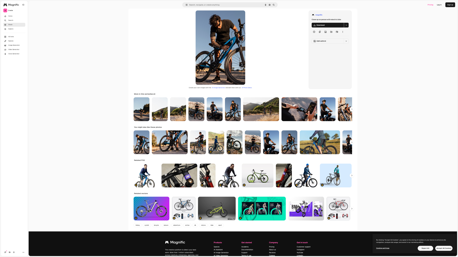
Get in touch (302, 242)
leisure (166, 225)
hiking (138, 225)
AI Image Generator (218, 88)
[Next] (352, 109)
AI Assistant (218, 250)
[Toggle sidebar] (23, 5)
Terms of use (246, 255)
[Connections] (5, 252)
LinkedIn (300, 255)
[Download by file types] (346, 25)
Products (218, 242)
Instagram (300, 250)
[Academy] (9, 252)
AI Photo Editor (247, 88)
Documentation (247, 250)
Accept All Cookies (444, 248)
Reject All (425, 248)
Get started (246, 242)
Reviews (272, 253)
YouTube (300, 253)
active (187, 225)
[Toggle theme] (14, 252)
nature (203, 225)
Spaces (216, 247)
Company (273, 242)
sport (220, 225)
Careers (272, 255)
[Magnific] (175, 243)
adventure (176, 225)
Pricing (430, 5)
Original (211, 15)
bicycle (156, 225)
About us (272, 250)
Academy (245, 247)
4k (195, 225)
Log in (439, 5)
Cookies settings (382, 248)
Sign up (450, 5)
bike (212, 225)
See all (152, 94)
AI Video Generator (221, 255)
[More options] (342, 31)
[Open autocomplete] (185, 5)
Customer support (303, 247)
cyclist (147, 225)
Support (244, 253)
